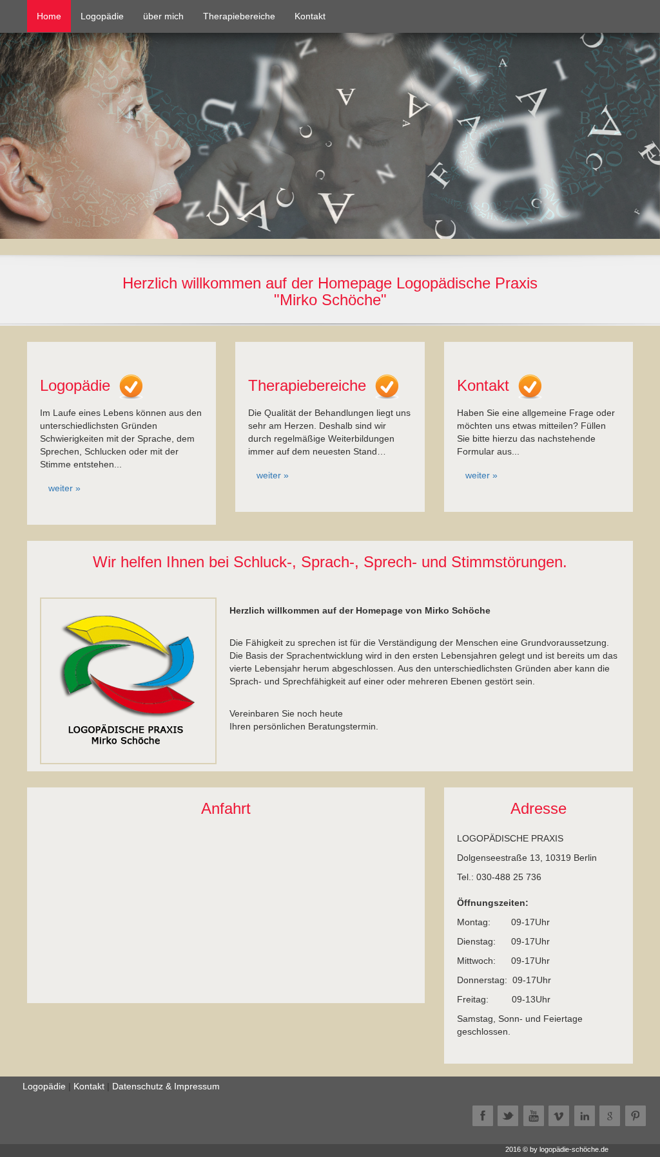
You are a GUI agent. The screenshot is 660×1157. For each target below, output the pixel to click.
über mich (163, 16)
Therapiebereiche (239, 16)
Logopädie (102, 16)
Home (54, 15)
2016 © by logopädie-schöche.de (556, 1149)
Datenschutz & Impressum (166, 1086)
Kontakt (310, 16)
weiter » (64, 488)
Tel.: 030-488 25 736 (499, 877)
